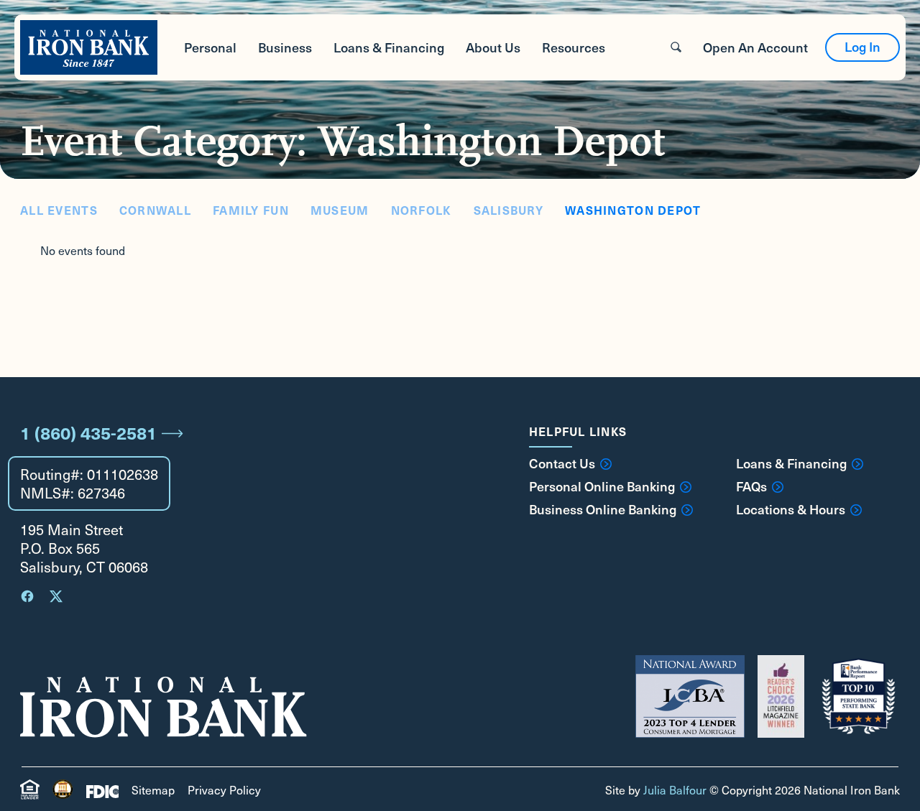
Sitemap (153, 789)
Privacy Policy (224, 789)
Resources (573, 47)
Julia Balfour (675, 789)
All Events (59, 210)
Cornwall (155, 210)
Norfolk (421, 210)
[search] (676, 47)
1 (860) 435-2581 (88, 432)
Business (285, 47)
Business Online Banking (602, 509)
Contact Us (562, 463)
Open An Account (755, 47)
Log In (862, 46)
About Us (493, 47)
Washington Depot (633, 210)
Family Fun (251, 210)
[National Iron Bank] (88, 47)
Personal (210, 47)
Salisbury (509, 210)
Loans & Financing (389, 47)
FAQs (751, 486)
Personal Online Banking (602, 486)
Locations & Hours (790, 509)
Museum (339, 210)
